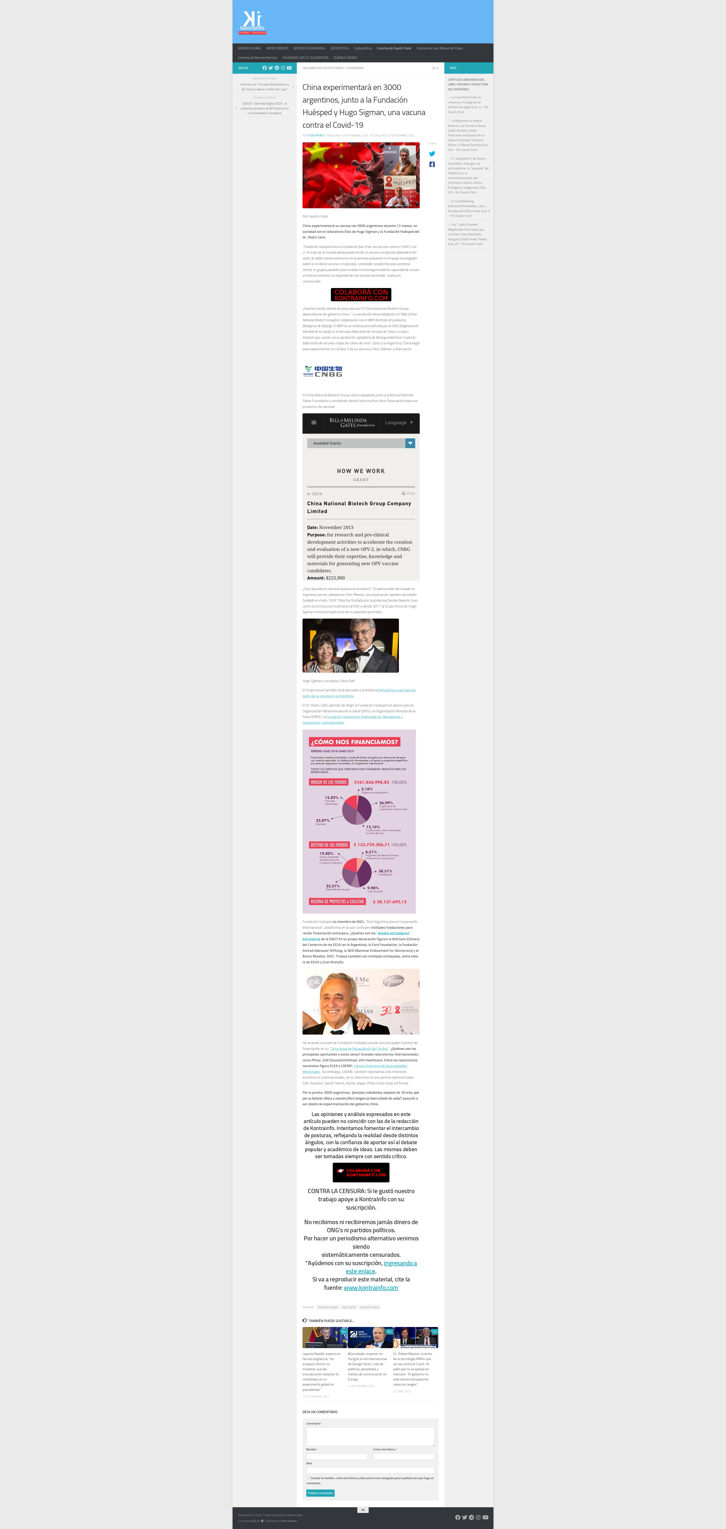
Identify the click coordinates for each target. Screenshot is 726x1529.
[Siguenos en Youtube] (289, 68)
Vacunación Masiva (369, 1307)
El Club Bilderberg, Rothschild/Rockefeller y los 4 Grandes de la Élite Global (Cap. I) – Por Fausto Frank (468, 208)
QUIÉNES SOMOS (345, 58)
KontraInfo (316, 135)
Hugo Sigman (349, 1307)
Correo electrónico (385, 1449)
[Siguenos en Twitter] (270, 68)
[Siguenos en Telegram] (277, 68)
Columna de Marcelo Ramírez (257, 58)
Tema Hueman (289, 1521)
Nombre (312, 1449)
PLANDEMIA (355, 68)
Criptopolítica (363, 48)
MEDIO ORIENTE (277, 48)
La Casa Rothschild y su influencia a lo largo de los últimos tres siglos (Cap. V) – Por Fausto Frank (468, 104)
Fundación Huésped (328, 1307)
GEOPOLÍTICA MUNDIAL (309, 48)
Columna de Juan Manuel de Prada (439, 48)
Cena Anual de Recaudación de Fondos (359, 1048)
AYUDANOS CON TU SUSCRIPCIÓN (305, 58)
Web (309, 1463)
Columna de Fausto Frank (394, 48)
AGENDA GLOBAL (249, 48)
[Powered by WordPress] (262, 1521)
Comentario (314, 1423)
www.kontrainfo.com (371, 1287)
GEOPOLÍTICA (340, 48)
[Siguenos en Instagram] (283, 68)
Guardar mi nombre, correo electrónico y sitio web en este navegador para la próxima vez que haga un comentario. (370, 1480)
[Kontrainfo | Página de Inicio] (252, 22)
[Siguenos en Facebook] (264, 68)
